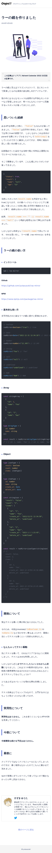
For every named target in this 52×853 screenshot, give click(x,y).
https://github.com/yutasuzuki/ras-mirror (20, 285)
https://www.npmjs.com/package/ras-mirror (22, 299)
